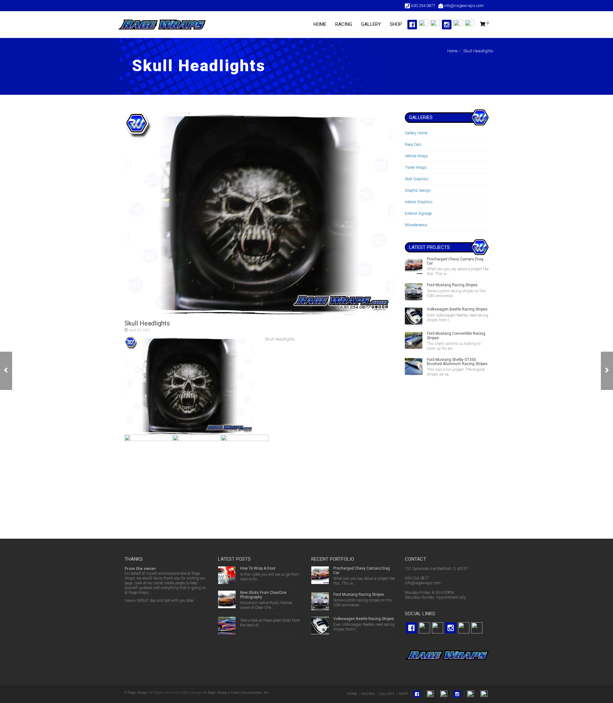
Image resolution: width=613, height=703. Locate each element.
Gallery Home (416, 133)
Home (452, 51)
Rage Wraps (137, 693)
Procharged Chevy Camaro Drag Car (455, 261)
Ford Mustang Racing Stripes (452, 285)
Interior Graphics (419, 202)
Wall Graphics (416, 179)
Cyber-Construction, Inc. (250, 693)
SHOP (396, 24)
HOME (320, 24)
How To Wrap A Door (258, 568)
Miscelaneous (416, 225)
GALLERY (371, 24)
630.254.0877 (417, 578)
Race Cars (413, 144)
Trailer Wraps (416, 167)
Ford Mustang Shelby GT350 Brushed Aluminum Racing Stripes (457, 361)
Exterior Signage (418, 213)
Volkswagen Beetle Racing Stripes (457, 309)
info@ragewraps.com (423, 583)
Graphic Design (418, 190)
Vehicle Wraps (416, 156)
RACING (343, 24)
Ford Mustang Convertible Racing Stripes (456, 335)
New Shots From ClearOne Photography (263, 594)
